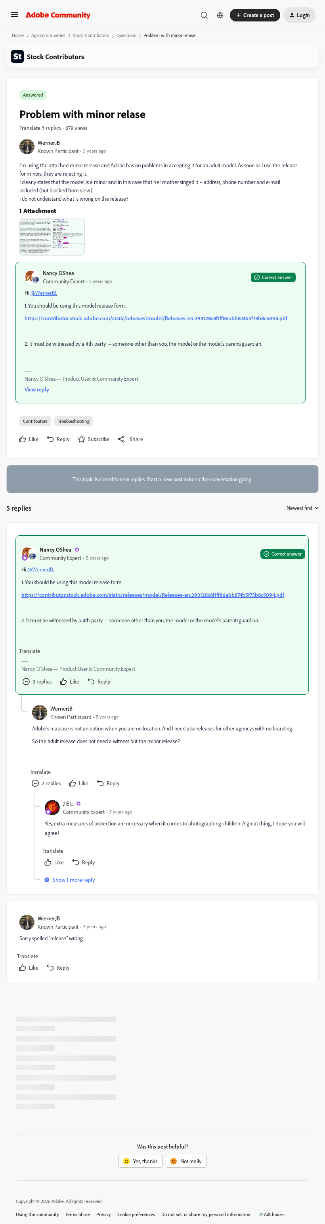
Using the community (37, 1214)
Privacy (103, 1214)
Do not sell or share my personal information (205, 1214)
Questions (126, 35)
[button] (14, 17)
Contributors (35, 421)
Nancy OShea (58, 272)
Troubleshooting (74, 421)
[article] (162, 615)
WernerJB (49, 142)
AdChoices (274, 1214)
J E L (68, 803)
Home (18, 35)
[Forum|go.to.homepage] (58, 15)
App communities (48, 35)
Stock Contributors (91, 35)
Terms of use (77, 1214)
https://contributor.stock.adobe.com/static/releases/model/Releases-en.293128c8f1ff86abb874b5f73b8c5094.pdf (156, 318)
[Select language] (220, 15)
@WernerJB (43, 292)
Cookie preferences (136, 1214)
